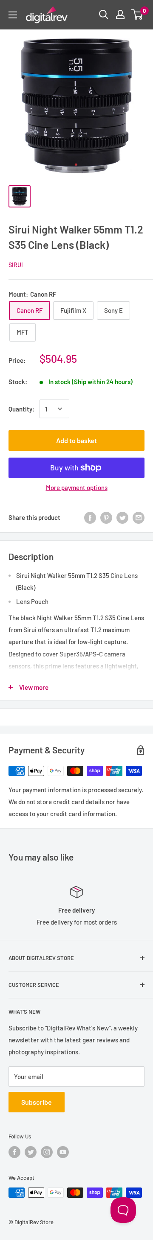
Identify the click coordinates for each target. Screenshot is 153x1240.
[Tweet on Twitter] (122, 517)
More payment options (77, 487)
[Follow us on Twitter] (31, 1152)
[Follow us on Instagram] (47, 1152)
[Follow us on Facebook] (14, 1152)
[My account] (120, 14)
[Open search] (103, 14)
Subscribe (36, 1102)
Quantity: (21, 409)
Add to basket (76, 440)
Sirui (15, 264)
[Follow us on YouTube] (63, 1152)
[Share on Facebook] (90, 517)
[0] (137, 14)
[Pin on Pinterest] (106, 517)
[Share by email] (138, 517)
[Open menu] (12, 15)
